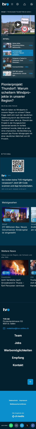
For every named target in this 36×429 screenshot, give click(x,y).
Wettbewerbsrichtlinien (18, 404)
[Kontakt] (32, 4)
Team (18, 335)
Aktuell (3, 12)
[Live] (17, 4)
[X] (27, 425)
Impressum (23, 400)
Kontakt (18, 365)
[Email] (22, 425)
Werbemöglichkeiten (18, 350)
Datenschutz (13, 400)
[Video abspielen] (18, 24)
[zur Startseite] (5, 4)
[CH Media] (18, 416)
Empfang (18, 357)
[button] (16, 425)
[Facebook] (33, 425)
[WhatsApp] (11, 425)
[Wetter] (24, 4)
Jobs (18, 343)
